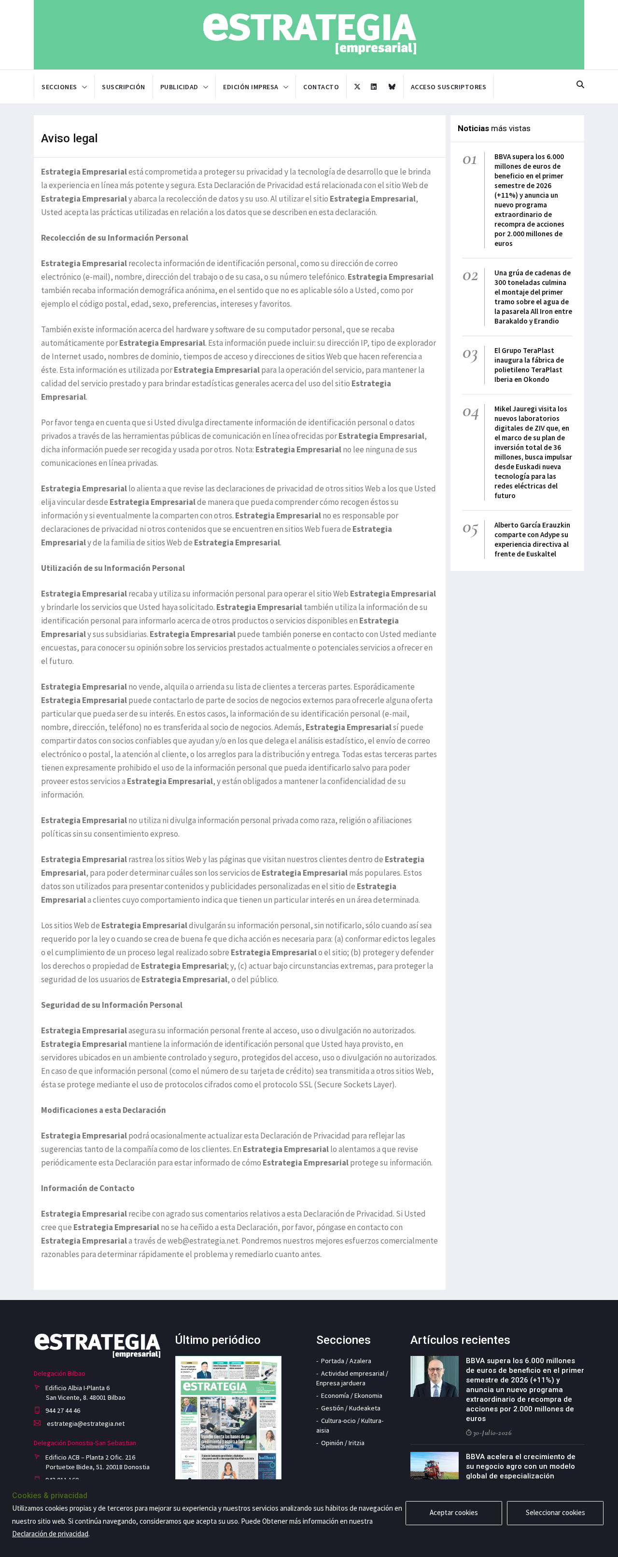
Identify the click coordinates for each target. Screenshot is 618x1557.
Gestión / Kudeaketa (350, 1408)
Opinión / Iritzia (343, 1442)
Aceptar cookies (454, 1512)
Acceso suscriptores (449, 86)
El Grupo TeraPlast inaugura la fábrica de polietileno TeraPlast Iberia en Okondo (529, 365)
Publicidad (179, 86)
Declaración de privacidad (50, 1533)
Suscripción (123, 86)
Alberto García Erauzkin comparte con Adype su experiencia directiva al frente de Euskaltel (532, 539)
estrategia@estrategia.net (85, 1423)
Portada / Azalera (346, 1360)
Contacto (321, 86)
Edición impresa (251, 86)
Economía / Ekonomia (351, 1395)
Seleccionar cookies (555, 1512)
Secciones (59, 86)
